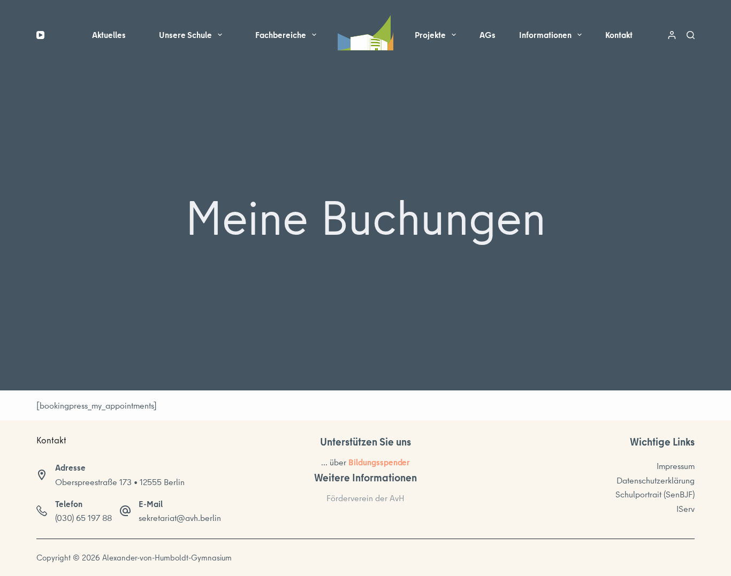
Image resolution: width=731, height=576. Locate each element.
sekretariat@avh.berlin (180, 518)
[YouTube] (40, 35)
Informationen (545, 35)
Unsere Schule (185, 35)
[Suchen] (691, 35)
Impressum (676, 466)
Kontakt (619, 35)
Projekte (430, 35)
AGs (487, 35)
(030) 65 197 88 (83, 518)
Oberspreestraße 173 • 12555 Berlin (120, 482)
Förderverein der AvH (365, 498)
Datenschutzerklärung (655, 480)
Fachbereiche (280, 35)
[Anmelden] (672, 35)
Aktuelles (109, 35)
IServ (685, 508)
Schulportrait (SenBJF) (655, 494)
